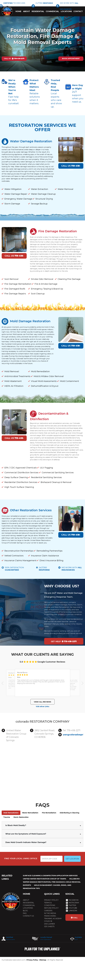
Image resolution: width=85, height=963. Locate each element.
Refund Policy (51, 908)
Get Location (72, 859)
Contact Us (28, 916)
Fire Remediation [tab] (49, 813)
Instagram (74, 903)
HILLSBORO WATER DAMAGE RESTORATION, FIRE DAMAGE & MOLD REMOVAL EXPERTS (52, 882)
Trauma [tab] (6, 817)
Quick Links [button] (52, 894)
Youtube (73, 908)
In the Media (50, 913)
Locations (66, 11)
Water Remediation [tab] (30, 813)
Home (18, 11)
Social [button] (69, 894)
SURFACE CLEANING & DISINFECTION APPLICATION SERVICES (50, 875)
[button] (2, 683)
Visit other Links (42, 706)
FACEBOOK (74, 900)
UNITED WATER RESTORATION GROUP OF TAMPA (44, 879)
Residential (38, 11)
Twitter (72, 905)
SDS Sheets (49, 926)
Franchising (50, 916)
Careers (48, 911)
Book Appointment (71, 59)
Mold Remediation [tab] (11, 813)
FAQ (24, 913)
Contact (78, 11)
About (26, 11)
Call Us (70, 167)
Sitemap (42, 960)
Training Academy (53, 918)
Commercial (52, 11)
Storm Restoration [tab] (21, 817)
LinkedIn (73, 911)
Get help (64, 641)
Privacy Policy (51, 900)
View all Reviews (42, 702)
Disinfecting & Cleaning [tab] (69, 813)
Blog (25, 911)
